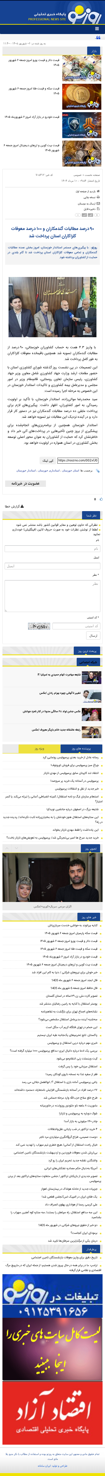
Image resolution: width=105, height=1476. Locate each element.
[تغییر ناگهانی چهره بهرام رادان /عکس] (91, 696)
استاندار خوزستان (26, 470)
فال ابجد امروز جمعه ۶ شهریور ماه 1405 (74, 980)
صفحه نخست (92, 174)
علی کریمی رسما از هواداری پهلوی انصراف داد (71, 1204)
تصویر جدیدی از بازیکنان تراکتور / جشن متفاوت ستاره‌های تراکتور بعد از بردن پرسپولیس (54, 1179)
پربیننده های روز (81, 748)
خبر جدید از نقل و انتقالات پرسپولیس (77, 788)
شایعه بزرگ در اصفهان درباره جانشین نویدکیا (73, 809)
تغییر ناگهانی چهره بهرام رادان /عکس (60, 693)
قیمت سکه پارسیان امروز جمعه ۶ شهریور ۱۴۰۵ (71, 933)
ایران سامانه (44, 1466)
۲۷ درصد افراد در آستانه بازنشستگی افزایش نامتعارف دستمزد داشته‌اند (55, 1090)
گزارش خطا (13, 506)
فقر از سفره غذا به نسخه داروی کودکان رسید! (71, 1074)
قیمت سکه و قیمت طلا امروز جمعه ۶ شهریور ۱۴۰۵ (34, 91)
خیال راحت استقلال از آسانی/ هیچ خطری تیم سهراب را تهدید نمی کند (56, 1144)
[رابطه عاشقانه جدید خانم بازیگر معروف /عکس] (91, 732)
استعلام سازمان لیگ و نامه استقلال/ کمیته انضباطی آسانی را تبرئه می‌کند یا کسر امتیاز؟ (54, 799)
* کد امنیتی (93, 617)
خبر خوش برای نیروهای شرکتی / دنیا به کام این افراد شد (64, 972)
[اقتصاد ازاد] (52, 1413)
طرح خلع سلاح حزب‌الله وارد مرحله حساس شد (70, 1097)
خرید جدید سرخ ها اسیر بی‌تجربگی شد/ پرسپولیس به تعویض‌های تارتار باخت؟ (52, 837)
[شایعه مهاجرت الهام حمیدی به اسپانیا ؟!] (91, 677)
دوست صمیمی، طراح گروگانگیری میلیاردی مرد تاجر (68, 1137)
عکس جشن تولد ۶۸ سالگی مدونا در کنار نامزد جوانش (52, 711)
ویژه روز (39, 748)
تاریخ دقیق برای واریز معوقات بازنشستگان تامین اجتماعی (64, 1257)
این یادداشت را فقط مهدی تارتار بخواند (75, 830)
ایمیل (96, 557)
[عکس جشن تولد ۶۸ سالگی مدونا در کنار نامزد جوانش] (91, 714)
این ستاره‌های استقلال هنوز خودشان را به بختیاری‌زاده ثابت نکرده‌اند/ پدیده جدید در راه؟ (53, 820)
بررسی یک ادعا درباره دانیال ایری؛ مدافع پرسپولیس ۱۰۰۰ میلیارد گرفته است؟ (53, 1050)
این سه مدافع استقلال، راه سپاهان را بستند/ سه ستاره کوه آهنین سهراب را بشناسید (56, 1215)
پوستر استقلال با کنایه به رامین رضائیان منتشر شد (68, 1003)
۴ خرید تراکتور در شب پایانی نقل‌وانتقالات (72, 1129)
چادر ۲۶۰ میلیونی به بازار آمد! (80, 1121)
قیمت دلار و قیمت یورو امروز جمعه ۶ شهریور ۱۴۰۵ (34, 63)
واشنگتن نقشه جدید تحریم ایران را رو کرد (72, 1160)
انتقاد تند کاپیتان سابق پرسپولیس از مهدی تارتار (71, 773)
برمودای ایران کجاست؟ (84, 1233)
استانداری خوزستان (49, 470)
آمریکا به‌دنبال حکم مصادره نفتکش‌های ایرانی (70, 1168)
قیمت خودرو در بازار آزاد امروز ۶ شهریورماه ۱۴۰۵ (32, 117)
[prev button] (16, 848)
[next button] (7, 848)
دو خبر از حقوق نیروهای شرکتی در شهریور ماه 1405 (67, 1225)
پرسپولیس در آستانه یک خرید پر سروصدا (75, 781)
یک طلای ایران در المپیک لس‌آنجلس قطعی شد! (69, 1196)
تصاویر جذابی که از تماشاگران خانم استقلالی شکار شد (52, 906)
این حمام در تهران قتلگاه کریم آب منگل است (71, 1027)
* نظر (96, 574)
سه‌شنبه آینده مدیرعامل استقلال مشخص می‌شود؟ (67, 1019)
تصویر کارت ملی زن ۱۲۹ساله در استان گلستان (71, 996)
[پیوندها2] (52, 1349)
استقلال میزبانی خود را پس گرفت (77, 1066)
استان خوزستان (70, 470)
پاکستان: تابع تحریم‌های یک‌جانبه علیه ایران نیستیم (67, 1035)
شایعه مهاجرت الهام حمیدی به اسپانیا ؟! (59, 675)
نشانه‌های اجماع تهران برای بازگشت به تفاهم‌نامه (69, 1011)
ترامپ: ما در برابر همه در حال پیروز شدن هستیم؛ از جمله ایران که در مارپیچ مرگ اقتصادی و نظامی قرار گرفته (53, 1268)
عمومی (78, 174)
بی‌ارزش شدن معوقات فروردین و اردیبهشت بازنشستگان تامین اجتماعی (55, 1152)
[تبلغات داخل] (52, 1296)
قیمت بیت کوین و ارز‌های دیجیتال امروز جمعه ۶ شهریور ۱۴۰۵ (31, 148)
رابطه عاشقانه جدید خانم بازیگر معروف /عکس (56, 730)
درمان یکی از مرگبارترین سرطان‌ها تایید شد (72, 1240)
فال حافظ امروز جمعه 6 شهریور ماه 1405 (73, 988)
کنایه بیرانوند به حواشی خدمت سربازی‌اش (72, 925)
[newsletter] (25, 483)
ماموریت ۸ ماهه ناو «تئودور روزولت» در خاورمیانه (68, 1105)
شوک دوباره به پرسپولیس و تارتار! (78, 1113)
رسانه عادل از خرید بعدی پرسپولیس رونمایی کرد (71, 757)
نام (97, 540)
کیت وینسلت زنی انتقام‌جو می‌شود (76, 1058)
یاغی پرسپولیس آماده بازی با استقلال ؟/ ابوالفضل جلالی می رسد (59, 1082)
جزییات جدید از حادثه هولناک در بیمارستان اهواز (69, 1189)
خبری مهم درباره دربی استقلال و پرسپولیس (72, 1043)
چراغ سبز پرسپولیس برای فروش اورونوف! (75, 765)
